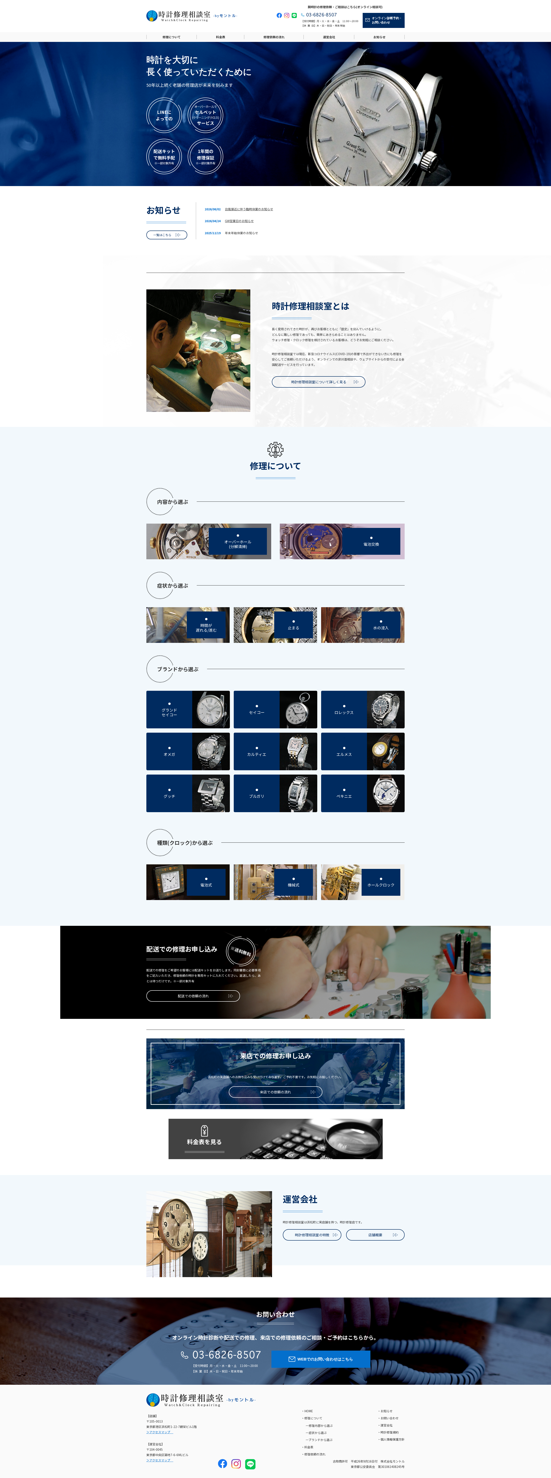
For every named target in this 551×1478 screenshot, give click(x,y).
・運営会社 (385, 1425)
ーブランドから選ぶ (319, 1440)
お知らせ (379, 37)
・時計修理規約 (388, 1432)
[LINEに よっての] (164, 100)
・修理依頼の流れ (313, 1454)
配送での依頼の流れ (193, 995)
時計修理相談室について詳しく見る (318, 381)
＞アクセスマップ (159, 1432)
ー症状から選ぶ (316, 1433)
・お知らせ (385, 1411)
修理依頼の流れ (274, 37)
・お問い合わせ (388, 1418)
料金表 (220, 37)
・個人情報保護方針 (391, 1439)
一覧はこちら (162, 235)
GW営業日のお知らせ (239, 221)
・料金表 (307, 1447)
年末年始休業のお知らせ (241, 233)
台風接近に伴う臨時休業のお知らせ (249, 209)
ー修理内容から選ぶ (319, 1425)
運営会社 (329, 37)
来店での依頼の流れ (275, 1091)
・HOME (307, 1411)
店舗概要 (375, 1234)
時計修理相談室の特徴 (312, 1234)
